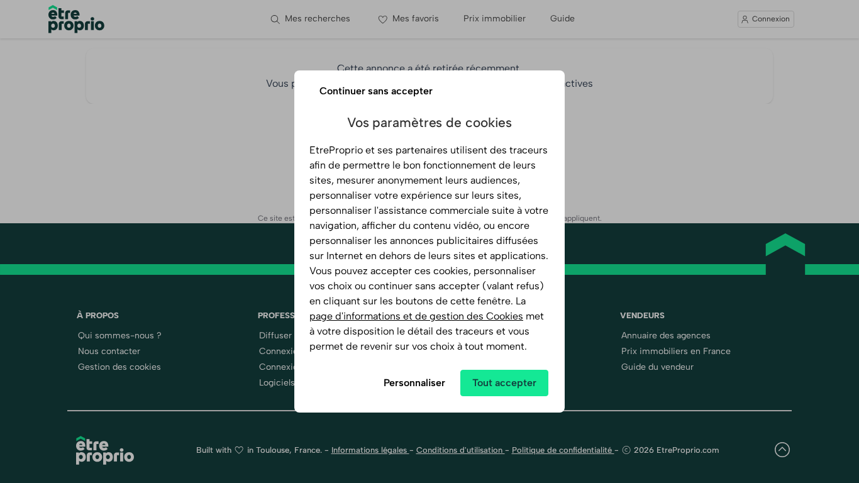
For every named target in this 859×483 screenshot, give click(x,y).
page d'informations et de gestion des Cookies (416, 316)
